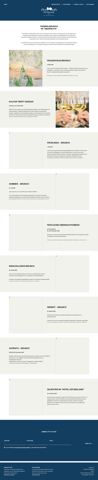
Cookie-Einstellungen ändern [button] (87, 472)
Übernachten (55, 4)
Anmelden (88, 443)
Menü (5, 4)
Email (51, 440)
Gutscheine (36, 467)
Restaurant (67, 4)
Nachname (30, 440)
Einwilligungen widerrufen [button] (88, 474)
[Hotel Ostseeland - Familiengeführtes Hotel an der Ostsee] (49, 11)
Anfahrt (92, 471)
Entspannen (90, 4)
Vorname (7, 440)
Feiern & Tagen (78, 4)
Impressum (91, 467)
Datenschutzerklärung (22, 447)
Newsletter (8, 467)
